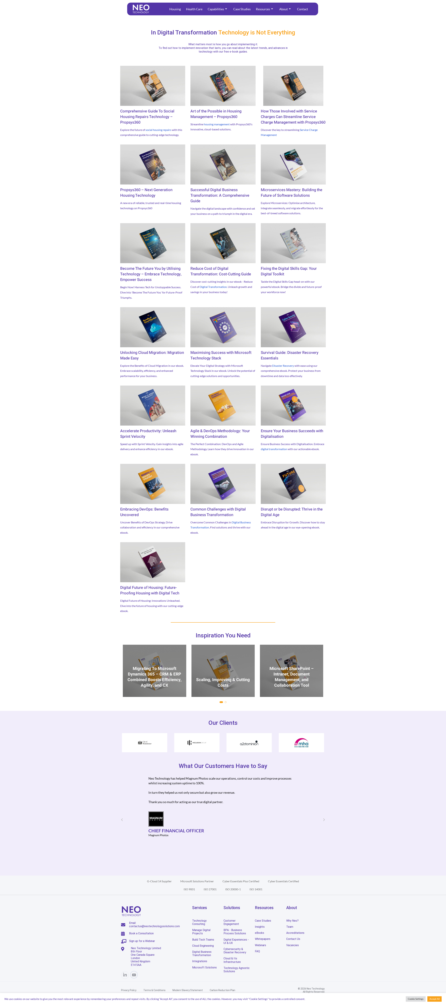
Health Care (194, 9)
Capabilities (216, 9)
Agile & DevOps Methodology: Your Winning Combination (220, 433)
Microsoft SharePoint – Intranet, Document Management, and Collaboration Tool (223, 677)
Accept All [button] (434, 999)
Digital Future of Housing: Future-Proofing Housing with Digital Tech (149, 590)
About (283, 9)
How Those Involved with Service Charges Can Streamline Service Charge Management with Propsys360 (293, 116)
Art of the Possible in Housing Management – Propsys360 (215, 114)
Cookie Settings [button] (416, 999)
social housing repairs (158, 129)
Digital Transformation (213, 286)
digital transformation (274, 449)
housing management (217, 124)
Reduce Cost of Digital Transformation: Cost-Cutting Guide (220, 271)
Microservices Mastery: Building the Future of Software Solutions (291, 192)
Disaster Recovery (283, 365)
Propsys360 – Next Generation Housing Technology (146, 192)
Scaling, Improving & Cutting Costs (154, 682)
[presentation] (126, 678)
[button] (221, 702)
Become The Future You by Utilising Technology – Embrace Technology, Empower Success (151, 274)
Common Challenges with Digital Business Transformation (218, 512)
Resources (263, 9)
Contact (302, 9)
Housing (175, 9)
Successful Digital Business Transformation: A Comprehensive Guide (219, 195)
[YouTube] (134, 975)
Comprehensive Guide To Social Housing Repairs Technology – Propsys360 (147, 116)
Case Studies (242, 9)
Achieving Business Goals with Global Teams (292, 682)
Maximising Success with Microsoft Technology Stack (220, 355)
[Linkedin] (125, 975)
